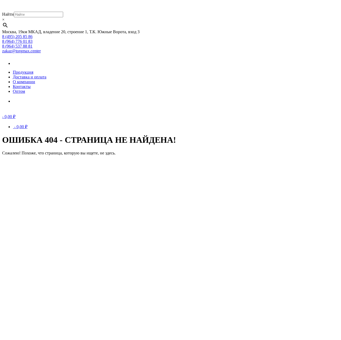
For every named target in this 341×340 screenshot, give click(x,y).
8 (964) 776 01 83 (17, 41)
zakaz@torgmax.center (21, 51)
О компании (24, 81)
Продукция (23, 72)
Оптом (19, 91)
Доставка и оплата (29, 77)
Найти (8, 14)
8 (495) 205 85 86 (17, 36)
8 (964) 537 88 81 (17, 46)
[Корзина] (21, 101)
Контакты (22, 86)
